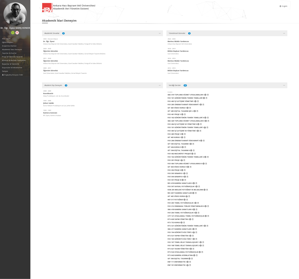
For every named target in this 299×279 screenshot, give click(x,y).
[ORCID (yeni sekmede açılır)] (13, 32)
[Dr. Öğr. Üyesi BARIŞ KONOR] (15, 14)
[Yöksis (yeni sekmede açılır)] (17, 32)
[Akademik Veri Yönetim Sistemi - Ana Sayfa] (47, 7)
